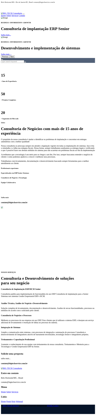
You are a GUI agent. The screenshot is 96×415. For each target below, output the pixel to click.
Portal (8, 401)
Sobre (8, 15)
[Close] (2, 59)
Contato (22, 15)
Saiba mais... (6, 35)
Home (3, 15)
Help (13, 401)
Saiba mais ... (6, 54)
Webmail (19, 401)
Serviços (15, 15)
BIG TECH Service (11, 406)
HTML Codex (52, 406)
